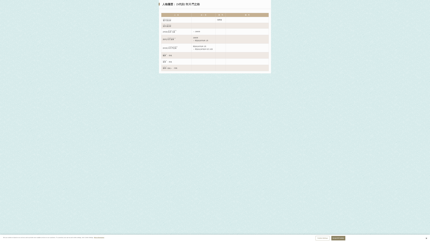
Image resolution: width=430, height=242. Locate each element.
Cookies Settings (322, 238)
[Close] (426, 238)
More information (99, 237)
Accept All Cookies (338, 238)
